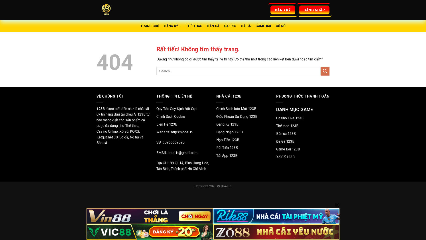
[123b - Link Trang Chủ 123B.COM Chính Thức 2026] (119, 10)
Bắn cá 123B (286, 134)
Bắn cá (213, 26)
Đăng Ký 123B (227, 124)
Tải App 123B (226, 156)
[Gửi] (325, 71)
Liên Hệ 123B (166, 124)
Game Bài (263, 26)
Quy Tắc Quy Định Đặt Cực (176, 109)
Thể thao (194, 26)
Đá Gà (246, 26)
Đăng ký (171, 26)
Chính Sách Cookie (170, 116)
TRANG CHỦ (149, 26)
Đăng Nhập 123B (229, 132)
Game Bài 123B (288, 149)
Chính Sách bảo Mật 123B (236, 109)
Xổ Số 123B (285, 157)
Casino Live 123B (290, 118)
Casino (230, 26)
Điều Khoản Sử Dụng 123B (236, 116)
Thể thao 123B (287, 126)
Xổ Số (281, 26)
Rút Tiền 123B (227, 148)
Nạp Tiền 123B (227, 140)
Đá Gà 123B (285, 141)
